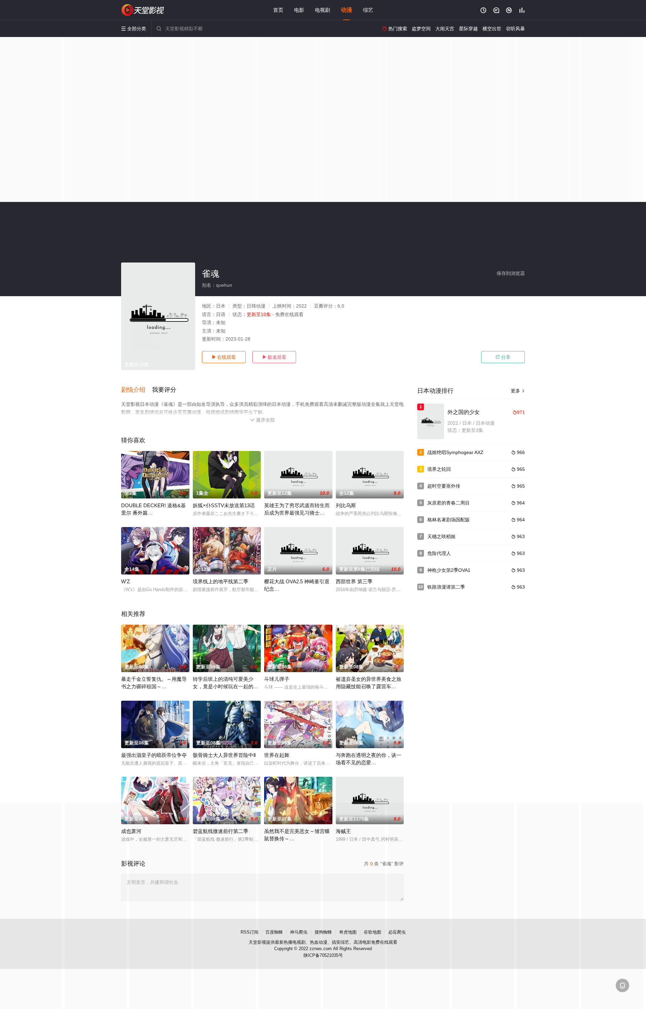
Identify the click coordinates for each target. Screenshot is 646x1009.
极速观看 (274, 357)
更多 (518, 390)
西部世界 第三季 (354, 581)
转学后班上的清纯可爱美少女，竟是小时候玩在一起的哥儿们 (225, 686)
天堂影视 (257, 942)
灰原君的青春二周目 (448, 503)
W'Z (125, 581)
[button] (136, 390)
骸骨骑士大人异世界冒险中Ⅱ (224, 755)
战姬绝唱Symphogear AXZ (455, 452)
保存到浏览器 (511, 273)
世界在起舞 (276, 755)
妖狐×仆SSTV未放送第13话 (224, 505)
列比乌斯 (346, 505)
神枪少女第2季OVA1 (448, 570)
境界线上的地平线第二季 (220, 581)
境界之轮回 (439, 469)
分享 (503, 357)
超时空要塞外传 (443, 486)
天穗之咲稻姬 (441, 536)
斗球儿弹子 (276, 679)
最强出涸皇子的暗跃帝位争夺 (154, 755)
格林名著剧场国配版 (448, 519)
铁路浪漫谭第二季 (446, 587)
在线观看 (224, 357)
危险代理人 (439, 553)
